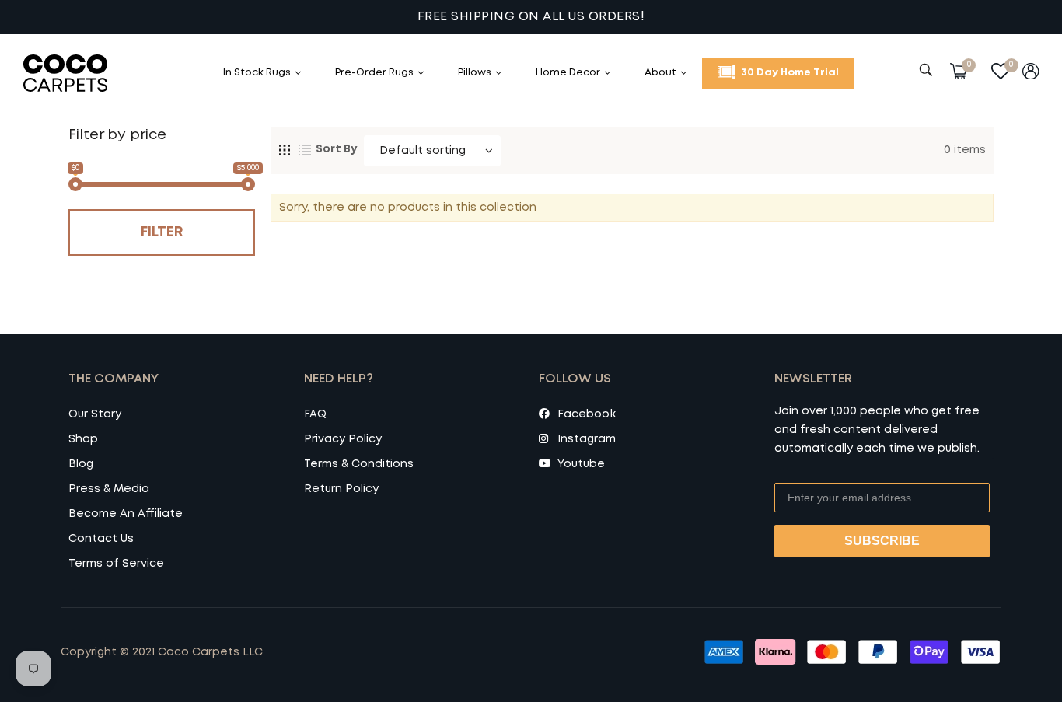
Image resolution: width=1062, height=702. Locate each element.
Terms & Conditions (359, 464)
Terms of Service (116, 563)
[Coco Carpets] (81, 73)
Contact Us (101, 538)
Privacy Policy (343, 439)
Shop (83, 439)
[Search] (927, 70)
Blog (80, 464)
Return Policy (341, 489)
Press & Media (108, 489)
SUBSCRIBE (882, 540)
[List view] (305, 148)
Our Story (94, 414)
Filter (162, 232)
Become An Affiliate (125, 514)
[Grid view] (284, 148)
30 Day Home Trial (789, 72)
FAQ (315, 414)
